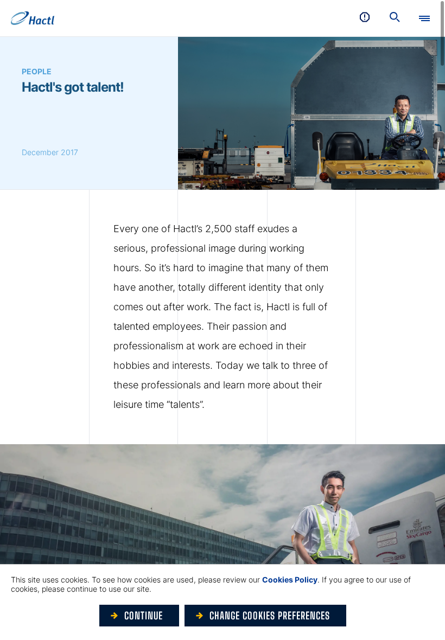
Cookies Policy (289, 579)
